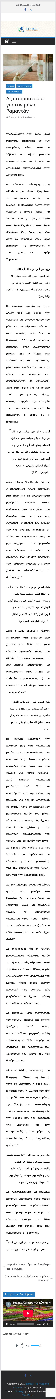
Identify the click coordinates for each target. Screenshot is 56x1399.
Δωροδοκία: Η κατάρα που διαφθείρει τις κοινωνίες (29, 1266)
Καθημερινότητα (24, 86)
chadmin (30, 117)
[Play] (7, 1324)
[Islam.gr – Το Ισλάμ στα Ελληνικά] (28, 23)
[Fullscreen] (48, 1324)
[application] (28, 1313)
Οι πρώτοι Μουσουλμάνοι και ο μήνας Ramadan (26, 1278)
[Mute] (44, 1324)
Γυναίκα (10, 86)
